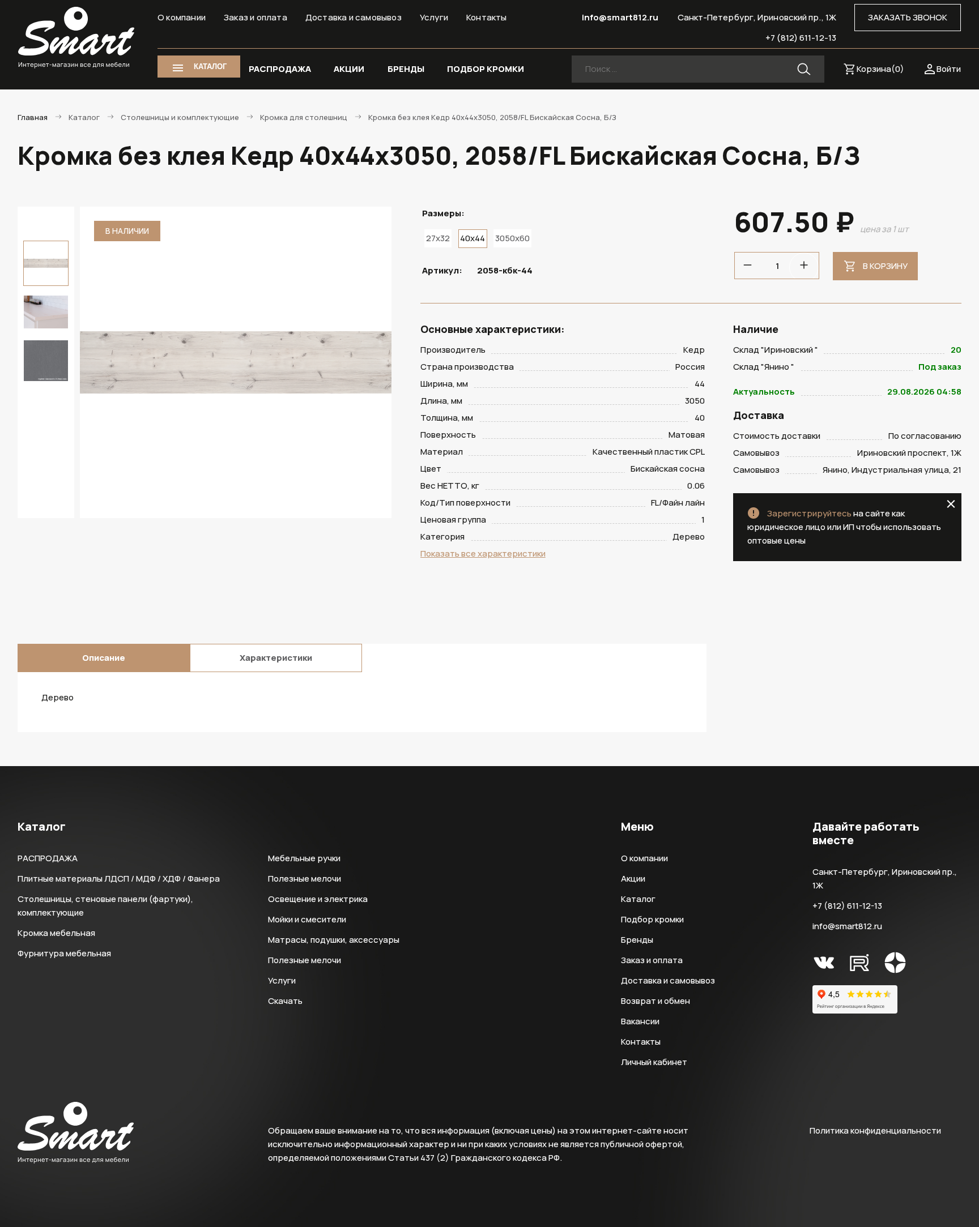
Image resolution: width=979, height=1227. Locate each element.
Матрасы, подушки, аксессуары (333, 940)
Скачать (285, 1001)
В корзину (885, 266)
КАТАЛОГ (210, 66)
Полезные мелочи (304, 878)
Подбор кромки (652, 919)
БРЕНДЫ (406, 69)
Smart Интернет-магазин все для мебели (76, 38)
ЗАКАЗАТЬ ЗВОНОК (907, 17)
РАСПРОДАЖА (280, 69)
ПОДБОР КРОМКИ (485, 69)
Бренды (637, 940)
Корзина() (880, 69)
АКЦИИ (349, 69)
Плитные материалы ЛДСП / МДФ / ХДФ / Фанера (119, 878)
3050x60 (512, 238)
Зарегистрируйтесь (809, 513)
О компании (182, 17)
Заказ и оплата (255, 17)
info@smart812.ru (620, 17)
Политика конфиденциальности (875, 1130)
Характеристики (276, 658)
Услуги (434, 17)
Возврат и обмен (655, 1001)
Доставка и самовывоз (353, 17)
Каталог (638, 899)
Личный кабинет (654, 1062)
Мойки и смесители (307, 919)
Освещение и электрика (318, 899)
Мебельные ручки (304, 858)
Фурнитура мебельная (64, 953)
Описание (103, 658)
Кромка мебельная (56, 933)
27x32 (438, 238)
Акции (633, 878)
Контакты (486, 17)
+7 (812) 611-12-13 (800, 38)
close (951, 504)
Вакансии (640, 1021)
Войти (949, 69)
